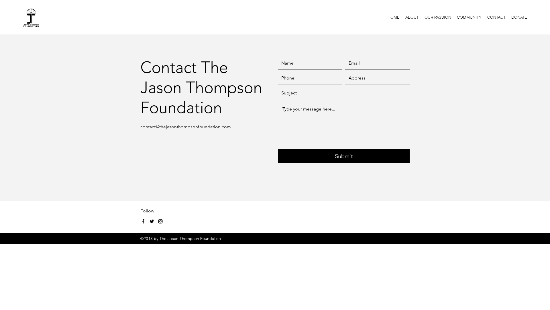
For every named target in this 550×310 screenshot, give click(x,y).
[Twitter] (152, 221)
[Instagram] (160, 221)
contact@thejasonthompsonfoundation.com (185, 126)
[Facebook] (143, 221)
